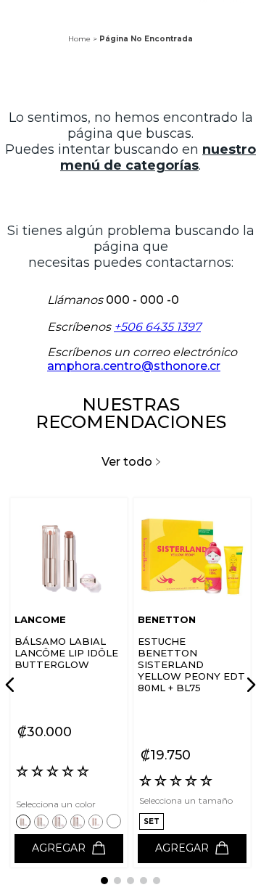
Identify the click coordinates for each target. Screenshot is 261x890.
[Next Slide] (248, 685)
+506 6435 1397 (157, 327)
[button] (25, 821)
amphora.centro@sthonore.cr (133, 366)
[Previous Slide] (12, 685)
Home (79, 39)
